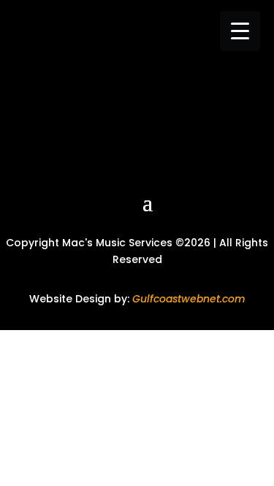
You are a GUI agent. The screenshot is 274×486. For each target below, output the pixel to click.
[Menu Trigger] (240, 31)
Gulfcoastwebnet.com (189, 298)
